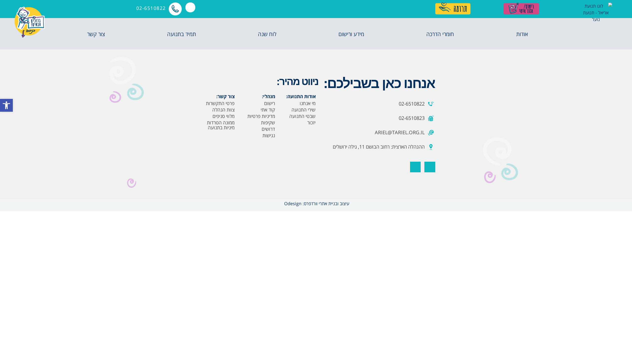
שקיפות (268, 122)
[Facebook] (429, 167)
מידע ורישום (351, 34)
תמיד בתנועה (181, 34)
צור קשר (96, 34)
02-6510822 (151, 8)
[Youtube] (415, 167)
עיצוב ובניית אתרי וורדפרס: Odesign (316, 203)
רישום (269, 103)
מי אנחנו (308, 103)
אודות (522, 34)
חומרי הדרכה (440, 34)
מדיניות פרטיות (261, 116)
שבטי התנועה (302, 116)
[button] (6, 105)
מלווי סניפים (224, 116)
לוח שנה (267, 34)
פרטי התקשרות (220, 103)
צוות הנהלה (223, 110)
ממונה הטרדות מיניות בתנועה (221, 125)
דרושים (268, 129)
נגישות (268, 135)
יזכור (311, 122)
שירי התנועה (304, 110)
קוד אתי (268, 110)
